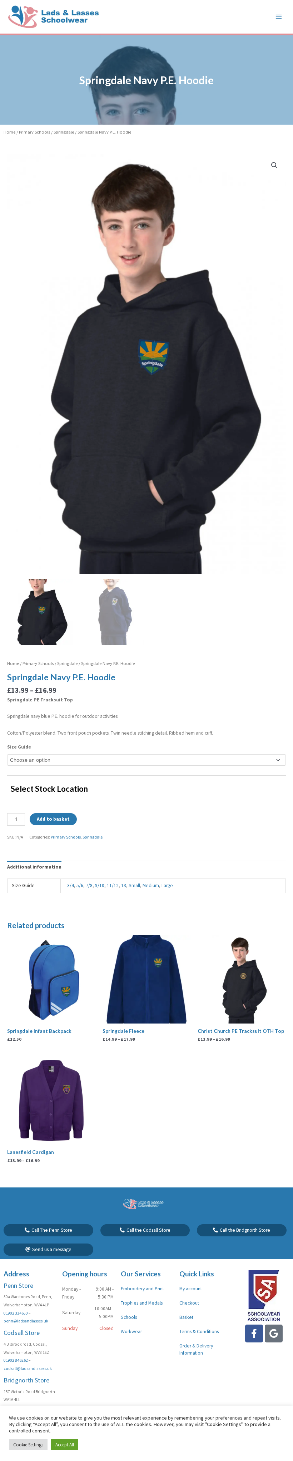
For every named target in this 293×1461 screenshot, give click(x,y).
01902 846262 (16, 1360)
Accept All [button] (64, 1445)
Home (9, 132)
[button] (274, 165)
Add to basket (53, 819)
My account (190, 1289)
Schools (129, 1317)
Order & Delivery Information (196, 1349)
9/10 (99, 885)
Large (167, 885)
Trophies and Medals (142, 1303)
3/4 (70, 885)
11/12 (113, 885)
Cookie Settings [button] (28, 1445)
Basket (186, 1317)
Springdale (64, 132)
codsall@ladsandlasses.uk (28, 1368)
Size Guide (19, 747)
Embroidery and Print (142, 1289)
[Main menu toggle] (279, 17)
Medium (151, 885)
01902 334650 (16, 1313)
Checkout (189, 1303)
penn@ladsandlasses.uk (26, 1321)
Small (134, 885)
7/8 (89, 885)
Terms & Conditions (199, 1332)
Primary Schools (34, 132)
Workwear (131, 1332)
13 (123, 885)
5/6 (79, 885)
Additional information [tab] (34, 867)
